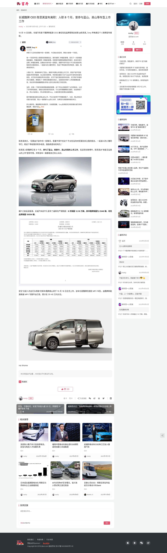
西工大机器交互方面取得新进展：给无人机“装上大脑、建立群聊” (144, 266)
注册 (140, 4)
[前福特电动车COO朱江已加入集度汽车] (97, 432)
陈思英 (24, 382)
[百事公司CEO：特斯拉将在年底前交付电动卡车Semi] (97, 470)
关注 (129, 50)
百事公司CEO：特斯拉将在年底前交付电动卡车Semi (97, 484)
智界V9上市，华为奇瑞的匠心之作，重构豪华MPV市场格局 (140, 191)
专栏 (101, 4)
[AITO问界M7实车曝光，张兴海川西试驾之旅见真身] (65, 470)
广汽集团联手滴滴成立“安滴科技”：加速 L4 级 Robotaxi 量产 (143, 251)
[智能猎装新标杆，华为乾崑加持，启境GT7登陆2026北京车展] (124, 224)
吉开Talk (111, 4)
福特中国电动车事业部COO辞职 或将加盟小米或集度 (65, 445)
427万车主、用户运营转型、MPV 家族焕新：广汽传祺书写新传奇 (140, 149)
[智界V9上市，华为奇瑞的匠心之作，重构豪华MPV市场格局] (124, 191)
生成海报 (83, 398)
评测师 (70, 4)
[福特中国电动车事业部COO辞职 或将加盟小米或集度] (65, 432)
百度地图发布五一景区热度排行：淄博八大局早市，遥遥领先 (143, 298)
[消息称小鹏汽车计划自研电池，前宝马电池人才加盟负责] (33, 432)
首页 (38, 4)
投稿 (147, 3)
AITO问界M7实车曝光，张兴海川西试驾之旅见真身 (64, 484)
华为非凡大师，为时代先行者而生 (134, 282)
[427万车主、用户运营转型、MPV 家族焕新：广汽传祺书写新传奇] (124, 149)
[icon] (128, 543)
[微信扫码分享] (90, 398)
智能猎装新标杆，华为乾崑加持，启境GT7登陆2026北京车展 (139, 224)
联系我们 (30, 539)
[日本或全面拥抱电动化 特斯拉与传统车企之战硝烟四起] (33, 470)
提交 (107, 523)
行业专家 (49, 539)
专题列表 (40, 539)
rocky (21, 26)
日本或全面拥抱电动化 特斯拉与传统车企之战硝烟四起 (33, 484)
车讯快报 (91, 4)
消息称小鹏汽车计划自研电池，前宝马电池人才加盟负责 (33, 445)
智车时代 (48, 4)
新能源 (60, 4)
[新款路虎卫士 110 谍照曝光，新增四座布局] (124, 214)
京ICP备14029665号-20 (64, 546)
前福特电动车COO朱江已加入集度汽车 (97, 445)
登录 (135, 4)
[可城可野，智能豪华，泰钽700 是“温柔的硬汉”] (124, 127)
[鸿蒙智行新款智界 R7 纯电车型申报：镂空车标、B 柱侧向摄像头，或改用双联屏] (124, 138)
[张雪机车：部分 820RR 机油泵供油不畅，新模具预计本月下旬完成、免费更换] (124, 202)
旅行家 (80, 4)
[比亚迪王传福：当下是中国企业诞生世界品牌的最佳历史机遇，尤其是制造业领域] (124, 181)
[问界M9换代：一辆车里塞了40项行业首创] (124, 159)
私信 (139, 50)
